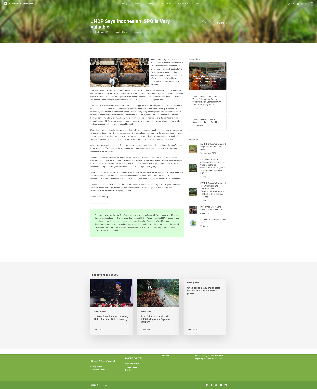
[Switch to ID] (197, 3)
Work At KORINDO (132, 364)
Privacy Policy (96, 367)
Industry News (121, 32)
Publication (164, 356)
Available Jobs (131, 367)
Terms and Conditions (99, 370)
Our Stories (129, 370)
